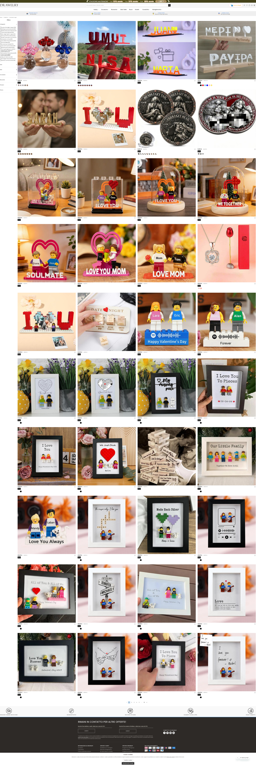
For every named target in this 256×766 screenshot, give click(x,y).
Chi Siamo (80, 747)
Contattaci (81, 749)
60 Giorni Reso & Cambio (106, 751)
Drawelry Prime (126, 749)
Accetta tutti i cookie (128, 763)
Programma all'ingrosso (128, 747)
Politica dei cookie (170, 757)
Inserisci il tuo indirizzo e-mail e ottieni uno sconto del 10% (91, 726)
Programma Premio (127, 751)
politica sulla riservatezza (83, 737)
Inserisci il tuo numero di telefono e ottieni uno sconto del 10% (133, 726)
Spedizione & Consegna (106, 747)
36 (144, 702)
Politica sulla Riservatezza (84, 751)
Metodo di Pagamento (106, 749)
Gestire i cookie (128, 760)
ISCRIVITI (86, 731)
